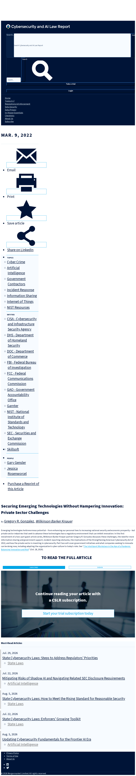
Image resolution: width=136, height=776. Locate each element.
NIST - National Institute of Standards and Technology (18, 419)
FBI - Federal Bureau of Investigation (21, 365)
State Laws (16, 663)
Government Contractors (16, 281)
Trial (70, 84)
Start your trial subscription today (68, 613)
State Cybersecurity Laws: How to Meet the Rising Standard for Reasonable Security (63, 698)
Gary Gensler (16, 462)
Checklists (9, 115)
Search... (10, 34)
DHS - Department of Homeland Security (20, 340)
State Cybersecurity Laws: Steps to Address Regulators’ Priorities (50, 658)
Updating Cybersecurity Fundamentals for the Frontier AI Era (46, 739)
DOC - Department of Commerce (20, 354)
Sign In (100, 567)
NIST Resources (18, 307)
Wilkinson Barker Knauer (54, 521)
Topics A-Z (9, 101)
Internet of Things (20, 301)
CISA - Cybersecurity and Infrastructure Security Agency (22, 324)
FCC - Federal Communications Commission (20, 378)
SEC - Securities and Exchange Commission (21, 438)
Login (70, 90)
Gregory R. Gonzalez (19, 521)
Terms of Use (12, 756)
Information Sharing (22, 295)
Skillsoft (13, 449)
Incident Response (20, 290)
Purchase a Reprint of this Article (23, 486)
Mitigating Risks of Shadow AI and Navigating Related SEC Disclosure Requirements (63, 678)
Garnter (12, 405)
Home (7, 98)
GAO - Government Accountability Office (21, 395)
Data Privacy (10, 109)
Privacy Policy (12, 753)
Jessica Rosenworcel (17, 471)
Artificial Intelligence (16, 270)
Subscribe (9, 121)
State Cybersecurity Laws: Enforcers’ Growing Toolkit (41, 719)
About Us (9, 118)
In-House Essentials (14, 112)
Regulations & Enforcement (17, 104)
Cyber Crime (16, 262)
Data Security (11, 106)
